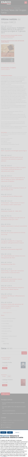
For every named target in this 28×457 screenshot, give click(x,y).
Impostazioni (17, 432)
